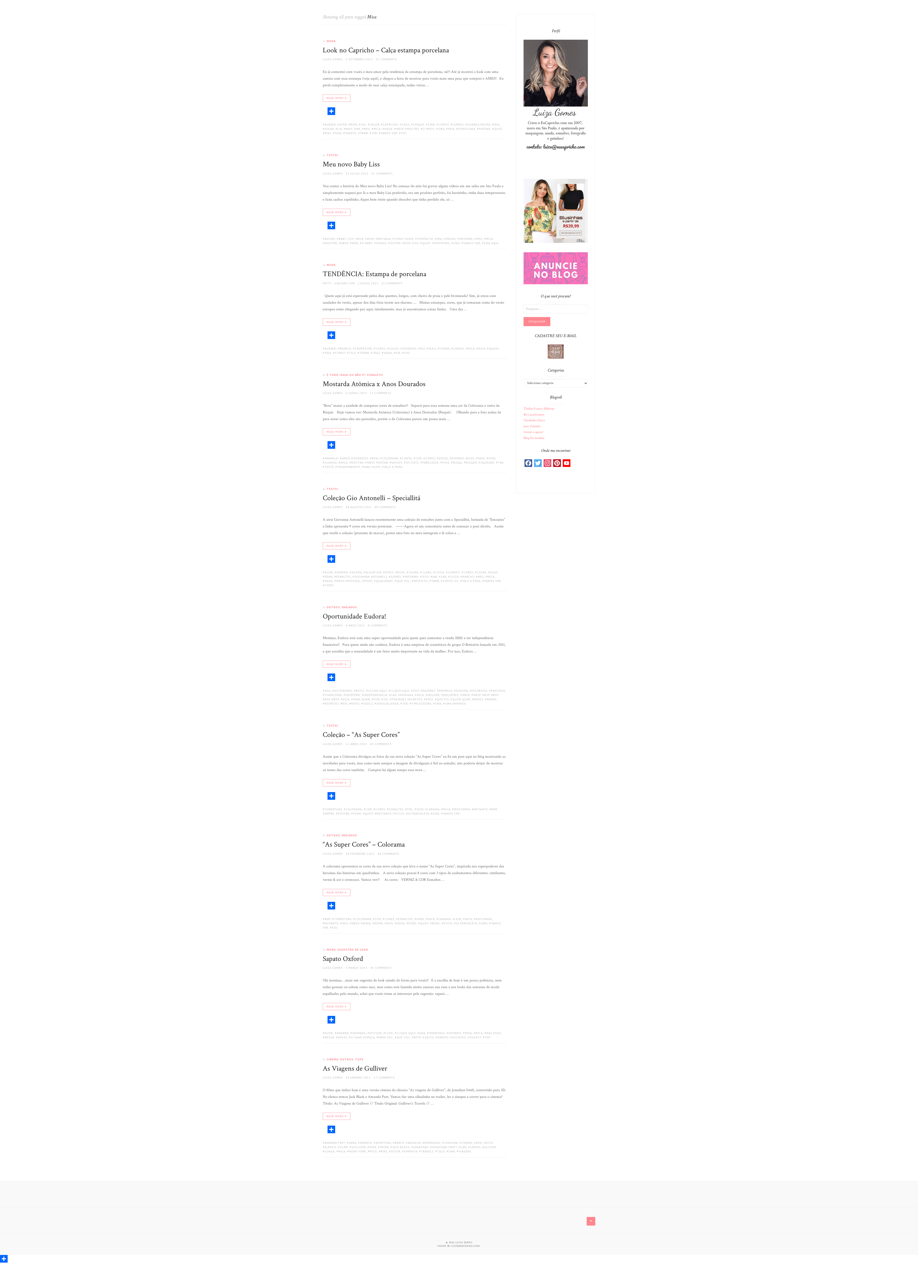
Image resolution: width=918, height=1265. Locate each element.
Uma (367, 467)
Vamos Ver (389, 133)
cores (380, 348)
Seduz (368, 703)
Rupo (355, 703)
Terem (364, 353)
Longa (330, 1151)
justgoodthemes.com (465, 1246)
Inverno (454, 1033)
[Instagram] (547, 463)
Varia (388, 353)
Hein (481, 458)
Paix (451, 129)
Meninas (406, 695)
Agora (357, 572)
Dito (489, 1143)
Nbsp (400, 129)
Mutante (481, 809)
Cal (363, 124)
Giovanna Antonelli (371, 576)
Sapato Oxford (343, 959)
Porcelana (466, 129)
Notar (383, 462)
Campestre (363, 348)
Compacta (425, 239)
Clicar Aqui (377, 690)
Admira (342, 572)
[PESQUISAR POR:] (556, 309)
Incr (420, 809)
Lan (444, 576)
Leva (457, 919)
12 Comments (392, 283)
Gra (422, 1033)
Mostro (331, 243)
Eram (329, 576)
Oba (441, 129)
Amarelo (331, 458)
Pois (445, 462)
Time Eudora (421, 703)
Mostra (357, 462)
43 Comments (381, 744)
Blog (401, 572)
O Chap (356, 1037)
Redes (478, 699)
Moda (331, 41)
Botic (360, 690)
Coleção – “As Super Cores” (361, 734)
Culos (394, 348)
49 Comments (385, 507)
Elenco (330, 1147)
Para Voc (385, 1037)
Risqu (457, 462)
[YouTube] (566, 463)
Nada (388, 129)
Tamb (364, 133)
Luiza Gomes (333, 59)
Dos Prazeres (424, 690)
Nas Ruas (493, 1033)
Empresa (445, 690)
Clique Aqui (400, 690)
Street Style (345, 353)
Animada (359, 1033)
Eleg (432, 348)
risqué (471, 462)
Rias (328, 133)
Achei (329, 572)
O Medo (429, 129)
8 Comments (377, 625)
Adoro (330, 239)
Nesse (342, 1037)
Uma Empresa (455, 703)
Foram (444, 348)
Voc (404, 133)
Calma (413, 572)
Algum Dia (374, 572)
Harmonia (437, 1033)
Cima (431, 124)
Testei (332, 155)
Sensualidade (388, 703)
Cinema (332, 1059)
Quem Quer (461, 699)
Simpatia (410, 1151)
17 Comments (384, 1077)
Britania (384, 239)
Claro (427, 572)
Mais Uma (353, 129)
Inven (384, 1147)
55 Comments (382, 173)
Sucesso (459, 1037)
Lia (340, 129)
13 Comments (380, 393)
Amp (327, 919)
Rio (345, 703)
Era (439, 239)
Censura (451, 1143)
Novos (397, 462)
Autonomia (343, 690)
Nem (355, 243)
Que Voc (403, 581)
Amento (366, 1143)
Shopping (442, 243)
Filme (344, 1147)
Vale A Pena (393, 467)
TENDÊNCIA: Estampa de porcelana (374, 274)
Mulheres (451, 695)
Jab (434, 576)
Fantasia (498, 690)
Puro (357, 813)
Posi (373, 1151)
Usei (456, 243)
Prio (429, 699)
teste (329, 467)
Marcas (468, 576)
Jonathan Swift (444, 1147)
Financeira (333, 695)
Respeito (421, 581)
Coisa (439, 572)
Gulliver (359, 1147)
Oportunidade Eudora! (354, 616)
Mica (377, 129)
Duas (494, 572)
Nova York (357, 1151)
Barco (399, 1143)
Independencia (375, 695)
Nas (345, 923)
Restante (384, 813)
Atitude (375, 1033)
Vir (398, 353)
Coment (454, 572)
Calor (374, 124)
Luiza (454, 576)
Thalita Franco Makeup (539, 408)
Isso (425, 576)
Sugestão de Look (352, 949)
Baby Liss (346, 239)
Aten (343, 124)
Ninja (367, 923)
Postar (344, 813)
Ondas (381, 243)
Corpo (443, 124)
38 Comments (388, 853)
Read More (335, 98)
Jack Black (401, 1147)
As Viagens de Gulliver (355, 1068)
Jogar (329, 129)
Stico (399, 813)
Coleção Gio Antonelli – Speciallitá (371, 498)
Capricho (390, 124)
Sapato (350, 133)
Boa (360, 239)
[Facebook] (528, 463)
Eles (470, 458)
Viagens (465, 1151)
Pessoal (354, 581)
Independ (352, 695)
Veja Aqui (491, 243)
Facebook (479, 690)
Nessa (329, 1037)
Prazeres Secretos (407, 699)
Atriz (389, 572)
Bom (353, 124)
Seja (328, 353)
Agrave (330, 124)
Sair (338, 133)
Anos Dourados (355, 458)
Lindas (458, 348)
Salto (429, 1037)
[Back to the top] (591, 1221)
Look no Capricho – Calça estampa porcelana (386, 50)
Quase (494, 348)
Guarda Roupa (478, 124)
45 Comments (381, 967)
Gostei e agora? (533, 432)
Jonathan (420, 1147)
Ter (374, 133)
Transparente (348, 467)
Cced (389, 1033)
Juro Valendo (532, 426)
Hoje (492, 458)
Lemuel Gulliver (483, 1147)
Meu (367, 129)
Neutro (413, 129)
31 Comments (386, 59)
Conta (407, 458)
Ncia (481, 348)
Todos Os (451, 581)
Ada (328, 690)
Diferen (458, 458)
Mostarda (462, 809)
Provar (484, 129)
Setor (395, 1151)
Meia (468, 1033)
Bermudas (433, 1143)
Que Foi (443, 699)
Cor (418, 458)
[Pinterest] (557, 463)
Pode (368, 581)
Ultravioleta (418, 813)
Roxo (436, 923)
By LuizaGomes (534, 414)
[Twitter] (538, 463)
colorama (390, 458)
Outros (333, 607)
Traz (376, 353)
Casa (405, 124)
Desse (443, 458)
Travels (427, 1151)
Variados (349, 607)
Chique (418, 124)
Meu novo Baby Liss (351, 164)
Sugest (475, 1037)
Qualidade (384, 581)
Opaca (370, 1037)
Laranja (433, 809)
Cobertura (333, 809)
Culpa (481, 572)
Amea (352, 1143)
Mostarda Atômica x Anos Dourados (374, 384)
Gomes (396, 576)
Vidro (329, 585)
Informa (466, 239)
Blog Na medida (534, 438)
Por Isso (411, 243)
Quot (498, 129)
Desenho (409, 348)
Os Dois (412, 462)
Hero (420, 919)
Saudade (487, 462)
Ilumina (331, 462)
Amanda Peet (335, 1143)
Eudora (462, 690)
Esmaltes (375, 375)
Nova (401, 923)
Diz (422, 348)
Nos (390, 923)
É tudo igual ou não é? (346, 375)
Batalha (414, 1143)
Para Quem (361, 699)
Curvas (458, 124)
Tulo (441, 1151)
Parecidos (430, 462)
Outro (395, 243)
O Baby (367, 243)
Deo (479, 1143)
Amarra (343, 1033)
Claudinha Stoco (534, 420)
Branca (345, 348)
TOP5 (359, 1059)
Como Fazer (404, 239)
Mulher (434, 695)
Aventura (383, 1143)
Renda (492, 699)
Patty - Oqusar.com (339, 283)
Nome (378, 923)
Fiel (410, 809)
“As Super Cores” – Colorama (364, 844)
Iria (497, 124)
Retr (417, 1037)
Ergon (451, 239)
